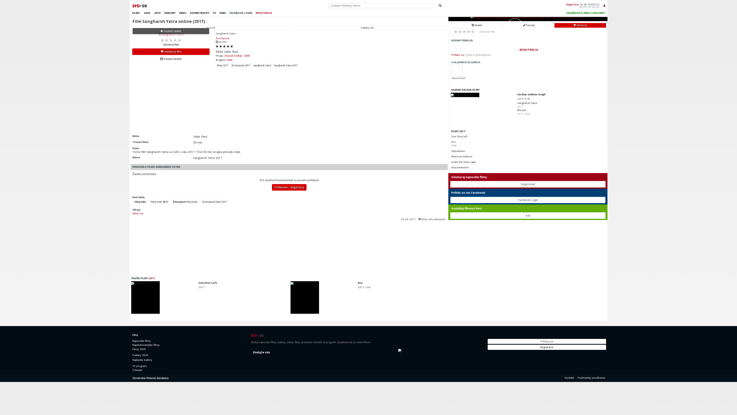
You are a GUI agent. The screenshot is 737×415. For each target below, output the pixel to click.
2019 (157, 13)
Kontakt (569, 377)
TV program (139, 366)
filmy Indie (185, 201)
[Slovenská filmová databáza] (140, 5)
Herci (182, 13)
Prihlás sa (457, 55)
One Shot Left (459, 136)
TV (214, 13)
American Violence (462, 156)
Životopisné (223, 38)
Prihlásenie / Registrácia (289, 187)
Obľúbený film (172, 51)
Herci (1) (210, 27)
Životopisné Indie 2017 (214, 201)
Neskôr (478, 25)
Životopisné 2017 (240, 65)
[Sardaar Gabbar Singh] (465, 95)
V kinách (137, 370)
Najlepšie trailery (142, 360)
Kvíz (527, 215)
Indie (229, 60)
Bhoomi (521, 110)
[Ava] (304, 298)
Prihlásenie (547, 341)
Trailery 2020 (140, 355)
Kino (223, 13)
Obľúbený (581, 25)
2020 (147, 13)
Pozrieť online (172, 31)
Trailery (170, 13)
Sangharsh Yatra (262, 65)
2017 (152, 278)
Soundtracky (199, 13)
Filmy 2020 (139, 349)
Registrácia (572, 4)
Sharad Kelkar (233, 55)
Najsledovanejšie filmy (145, 345)
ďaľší (247, 55)
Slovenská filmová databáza (150, 378)
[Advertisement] (245, 106)
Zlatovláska (458, 151)
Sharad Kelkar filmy (465, 89)
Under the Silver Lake (463, 162)
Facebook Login (528, 200)
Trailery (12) (367, 27)
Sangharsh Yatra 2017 (286, 65)
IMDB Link (138, 213)
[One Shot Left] (145, 298)
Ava (453, 142)
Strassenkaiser (460, 167)
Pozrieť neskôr (172, 59)
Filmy (136, 13)
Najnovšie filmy (141, 341)
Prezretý (530, 25)
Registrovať (528, 184)
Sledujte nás (261, 352)
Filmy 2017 (222, 65)
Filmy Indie (159, 201)
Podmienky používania (591, 377)
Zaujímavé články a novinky (585, 13)
